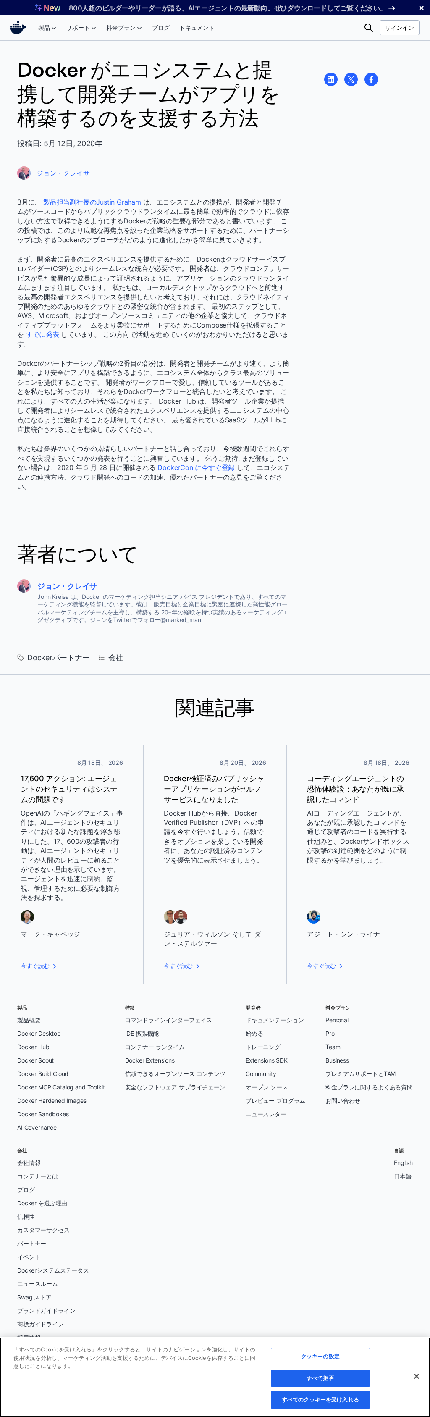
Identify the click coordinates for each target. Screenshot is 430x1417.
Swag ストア (34, 1297)
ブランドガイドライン (46, 1310)
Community (261, 1073)
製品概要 (28, 1019)
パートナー (31, 1243)
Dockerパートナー (58, 657)
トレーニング (263, 1046)
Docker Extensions (150, 1060)
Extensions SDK (267, 1060)
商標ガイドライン (40, 1324)
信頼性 (26, 1216)
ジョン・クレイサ (63, 173)
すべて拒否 (320, 1378)
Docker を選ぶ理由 (42, 1203)
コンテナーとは (37, 1176)
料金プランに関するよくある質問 (369, 1087)
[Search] (368, 28)
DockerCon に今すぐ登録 (196, 467)
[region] (215, 1377)
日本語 (403, 1176)
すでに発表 (42, 334)
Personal (337, 1019)
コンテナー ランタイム (155, 1046)
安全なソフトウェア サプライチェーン (175, 1087)
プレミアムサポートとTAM (360, 1073)
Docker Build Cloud (42, 1073)
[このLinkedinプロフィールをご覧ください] (331, 79)
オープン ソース (267, 1087)
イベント (28, 1256)
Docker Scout (35, 1060)
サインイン (399, 27)
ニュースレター (266, 1114)
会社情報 (28, 1162)
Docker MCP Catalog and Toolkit (61, 1087)
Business (337, 1060)
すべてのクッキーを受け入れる (320, 1399)
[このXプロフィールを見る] (351, 79)
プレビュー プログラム (275, 1100)
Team (332, 1046)
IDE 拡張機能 (142, 1033)
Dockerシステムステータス (53, 1270)
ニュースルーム (37, 1283)
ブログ (26, 1189)
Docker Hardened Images (52, 1100)
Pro (330, 1033)
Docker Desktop (39, 1033)
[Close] (416, 1376)
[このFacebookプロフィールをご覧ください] (371, 79)
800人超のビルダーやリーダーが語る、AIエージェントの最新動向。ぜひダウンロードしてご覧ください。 (228, 8)
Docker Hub (33, 1046)
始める (254, 1033)
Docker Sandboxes (43, 1114)
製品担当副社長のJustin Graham (92, 202)
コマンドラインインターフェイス (168, 1019)
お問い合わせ (342, 1100)
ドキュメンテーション (275, 1019)
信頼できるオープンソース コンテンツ (175, 1073)
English (403, 1162)
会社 (115, 657)
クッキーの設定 (320, 1356)
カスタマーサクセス (43, 1229)
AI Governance (37, 1127)
